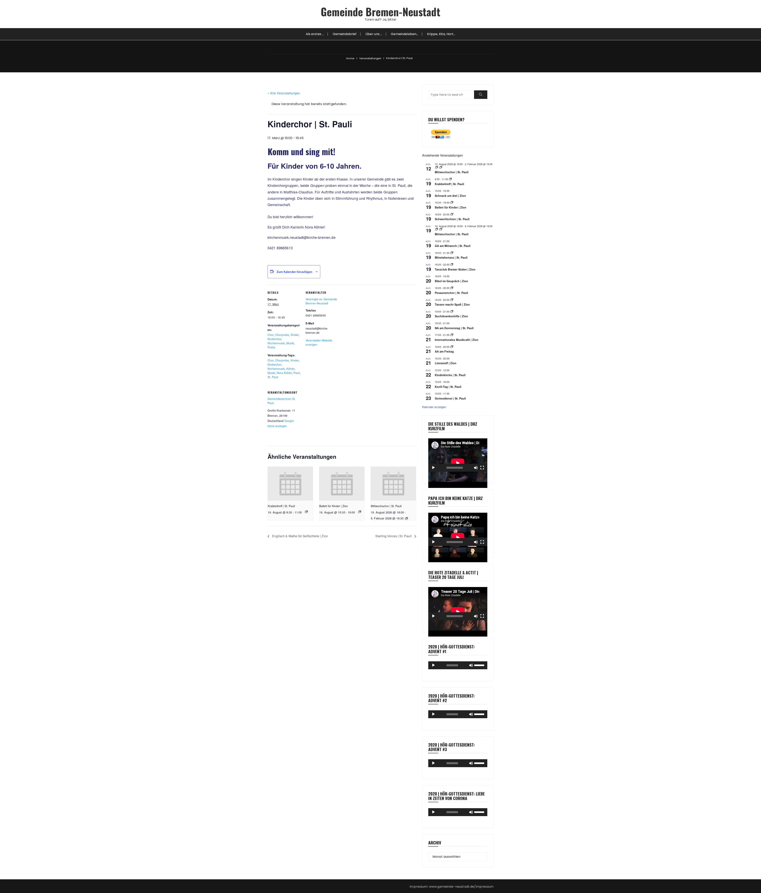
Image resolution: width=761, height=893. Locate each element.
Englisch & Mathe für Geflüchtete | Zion (299, 536)
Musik (290, 343)
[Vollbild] (482, 468)
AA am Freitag (444, 351)
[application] (457, 455)
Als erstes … (315, 34)
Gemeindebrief (345, 34)
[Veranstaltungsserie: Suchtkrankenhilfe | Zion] (451, 311)
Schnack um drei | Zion (450, 196)
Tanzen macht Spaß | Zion (452, 304)
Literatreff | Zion (445, 363)
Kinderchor (274, 339)
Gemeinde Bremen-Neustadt (380, 11)
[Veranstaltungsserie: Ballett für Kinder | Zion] (359, 512)
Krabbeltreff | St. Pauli (281, 506)
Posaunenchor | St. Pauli (451, 293)
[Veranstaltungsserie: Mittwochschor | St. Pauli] (406, 518)
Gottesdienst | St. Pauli (450, 398)
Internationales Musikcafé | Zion (456, 340)
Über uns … (373, 34)
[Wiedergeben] (433, 468)
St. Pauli (273, 377)
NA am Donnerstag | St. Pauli (454, 328)
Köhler (290, 369)
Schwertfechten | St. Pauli (452, 219)
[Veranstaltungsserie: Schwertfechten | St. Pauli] (451, 214)
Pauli (297, 373)
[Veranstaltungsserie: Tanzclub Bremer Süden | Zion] (451, 264)
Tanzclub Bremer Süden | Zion (455, 269)
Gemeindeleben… (404, 34)
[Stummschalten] (476, 468)
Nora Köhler (284, 373)
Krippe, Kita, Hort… (441, 34)
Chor (271, 335)
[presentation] (290, 484)
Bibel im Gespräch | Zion (451, 281)
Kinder (295, 335)
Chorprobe (282, 335)
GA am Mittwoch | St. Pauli (452, 246)
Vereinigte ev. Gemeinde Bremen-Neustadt (321, 301)
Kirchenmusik (276, 343)
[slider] (479, 664)
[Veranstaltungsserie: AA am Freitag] (451, 346)
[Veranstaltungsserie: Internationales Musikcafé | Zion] (451, 335)
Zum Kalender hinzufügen (294, 272)
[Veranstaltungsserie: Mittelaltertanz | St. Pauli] (451, 252)
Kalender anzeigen (434, 407)
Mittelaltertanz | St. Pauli (451, 257)
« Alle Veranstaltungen (284, 93)
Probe (271, 347)
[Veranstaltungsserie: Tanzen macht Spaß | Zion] (451, 299)
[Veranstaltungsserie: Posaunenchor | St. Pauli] (451, 288)
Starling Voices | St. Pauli (393, 536)
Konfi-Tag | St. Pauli (448, 387)
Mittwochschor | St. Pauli (386, 506)
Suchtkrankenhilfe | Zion (451, 316)
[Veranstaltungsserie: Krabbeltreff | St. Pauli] (306, 512)
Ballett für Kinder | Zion (333, 506)
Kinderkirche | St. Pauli (450, 375)
